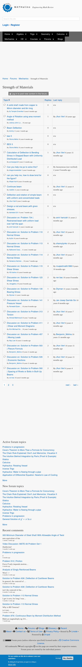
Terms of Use (36, 631)
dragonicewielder (15, 170)
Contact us (20, 631)
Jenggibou (13, 284)
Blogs (41, 628)
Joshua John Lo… (15, 123)
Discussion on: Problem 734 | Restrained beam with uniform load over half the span (22, 220)
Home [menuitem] (6, 35)
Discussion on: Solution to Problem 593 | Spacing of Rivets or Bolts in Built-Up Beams (24, 371)
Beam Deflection (14, 127)
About (8, 631)
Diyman (12, 295)
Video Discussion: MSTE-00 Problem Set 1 (21, 543)
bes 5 (9, 135)
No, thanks (67, 658)
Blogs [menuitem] (60, 39)
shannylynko (61, 243)
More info (12, 665)
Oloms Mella (13, 139)
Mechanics (23, 78)
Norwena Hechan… (16, 261)
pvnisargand (13, 162)
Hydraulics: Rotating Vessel (14, 465)
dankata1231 (13, 212)
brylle (11, 238)
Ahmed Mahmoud (15, 318)
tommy (11, 131)
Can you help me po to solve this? (22, 166)
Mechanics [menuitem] (8, 40)
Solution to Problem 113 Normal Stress (20, 595)
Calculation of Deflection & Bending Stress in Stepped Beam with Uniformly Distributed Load (24, 155)
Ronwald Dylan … (15, 306)
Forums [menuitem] (46, 40)
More (4, 480)
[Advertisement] (40, 58)
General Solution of (16, 519)
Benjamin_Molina (64, 334)
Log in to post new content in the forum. (29, 93)
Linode (74, 631)
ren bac (59, 277)
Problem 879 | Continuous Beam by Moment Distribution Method (31, 615)
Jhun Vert (60, 116)
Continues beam (14, 186)
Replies (48, 100)
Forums (13, 78)
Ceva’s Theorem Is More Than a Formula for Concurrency (28, 449)
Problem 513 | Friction (12, 561)
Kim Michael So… (15, 329)
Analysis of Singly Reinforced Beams (19, 569)
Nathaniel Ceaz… (15, 250)
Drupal (47, 634)
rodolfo (11, 190)
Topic (7, 100)
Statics (5, 459)
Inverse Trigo (8, 468)
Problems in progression (13, 446)
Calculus (6, 462)
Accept (58, 658)
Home (5, 78)
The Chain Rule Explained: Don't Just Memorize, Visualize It (29, 453)
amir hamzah (13, 227)
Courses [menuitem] (33, 40)
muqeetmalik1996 (64, 266)
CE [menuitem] (21, 40)
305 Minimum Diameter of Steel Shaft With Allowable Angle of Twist (33, 535)
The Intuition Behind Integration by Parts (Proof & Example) (29, 456)
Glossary (52, 628)
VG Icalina (12, 272)
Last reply (57, 100)
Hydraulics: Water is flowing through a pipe (21, 471)
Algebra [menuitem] (19, 35)
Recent (63, 628)
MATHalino (22, 7)
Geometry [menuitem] (44, 35)
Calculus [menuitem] (59, 35)
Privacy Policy (52, 631)
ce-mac (11, 377)
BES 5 (10, 144)
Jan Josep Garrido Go (66, 300)
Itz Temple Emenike (16, 111)
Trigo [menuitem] (31, 35)
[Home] (8, 7)
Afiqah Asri (13, 181)
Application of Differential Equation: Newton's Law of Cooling (29, 474)
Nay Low (12, 340)
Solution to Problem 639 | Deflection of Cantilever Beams (28, 578)
